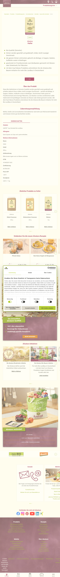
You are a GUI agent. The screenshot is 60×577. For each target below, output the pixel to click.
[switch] (23, 302)
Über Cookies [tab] (48, 272)
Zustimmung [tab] (12, 272)
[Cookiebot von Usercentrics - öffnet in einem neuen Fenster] (49, 268)
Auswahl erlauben (30, 308)
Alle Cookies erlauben (47, 308)
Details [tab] (30, 272)
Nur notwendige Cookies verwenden (13, 308)
